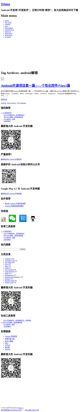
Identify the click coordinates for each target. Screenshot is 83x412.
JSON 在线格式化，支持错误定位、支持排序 (17, 320)
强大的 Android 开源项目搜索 (15, 203)
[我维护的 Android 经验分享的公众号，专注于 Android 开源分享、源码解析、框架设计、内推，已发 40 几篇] (9, 184)
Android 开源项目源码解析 (14, 206)
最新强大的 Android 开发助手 (11, 159)
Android (7, 24)
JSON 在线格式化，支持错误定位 (13, 115)
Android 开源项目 (11, 336)
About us (8, 31)
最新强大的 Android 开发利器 (11, 193)
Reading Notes (9, 281)
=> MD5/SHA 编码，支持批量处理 (11, 322)
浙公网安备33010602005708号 (11, 410)
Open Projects (9, 30)
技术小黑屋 (9, 341)
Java (6, 26)
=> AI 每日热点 (6, 113)
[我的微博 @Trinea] (3, 221)
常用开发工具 (10, 339)
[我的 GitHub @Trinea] (33, 221)
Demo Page (8, 33)
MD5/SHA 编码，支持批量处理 (13, 117)
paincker (7, 349)
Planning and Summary (12, 277)
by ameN (8, 37)
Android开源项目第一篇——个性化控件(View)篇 (35, 85)
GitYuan (7, 345)
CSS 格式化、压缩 (9, 119)
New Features (9, 270)
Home (7, 21)
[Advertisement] (41, 54)
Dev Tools (8, 22)
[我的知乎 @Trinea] (23, 221)
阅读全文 (4, 99)
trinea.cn (20, 408)
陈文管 (7, 347)
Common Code (10, 260)
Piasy (6, 343)
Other (7, 273)
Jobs (6, 266)
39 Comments (21, 103)
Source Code (9, 282)
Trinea (5, 4)
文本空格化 (7, 121)
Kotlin (7, 268)
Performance (9, 28)
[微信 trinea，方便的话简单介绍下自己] (12, 221)
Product (7, 279)
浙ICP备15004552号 (32, 410)
